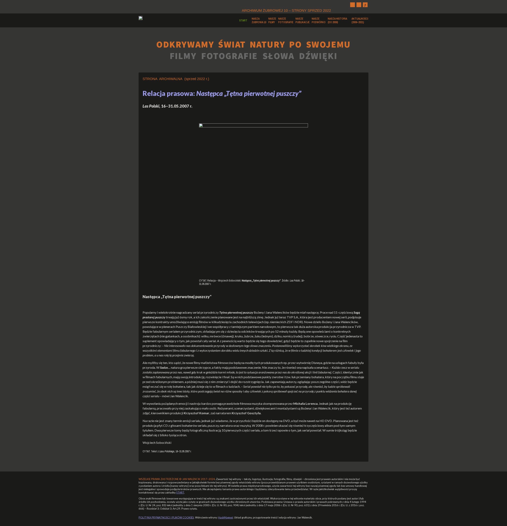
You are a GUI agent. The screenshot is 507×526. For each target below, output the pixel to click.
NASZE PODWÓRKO (319, 20)
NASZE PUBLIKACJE (302, 20)
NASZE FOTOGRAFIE (285, 20)
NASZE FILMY (272, 20)
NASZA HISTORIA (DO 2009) (337, 20)
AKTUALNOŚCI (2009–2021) (360, 20)
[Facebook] (352, 4)
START (243, 20)
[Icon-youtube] (358, 4)
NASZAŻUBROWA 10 (259, 20)
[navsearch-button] (365, 4)
